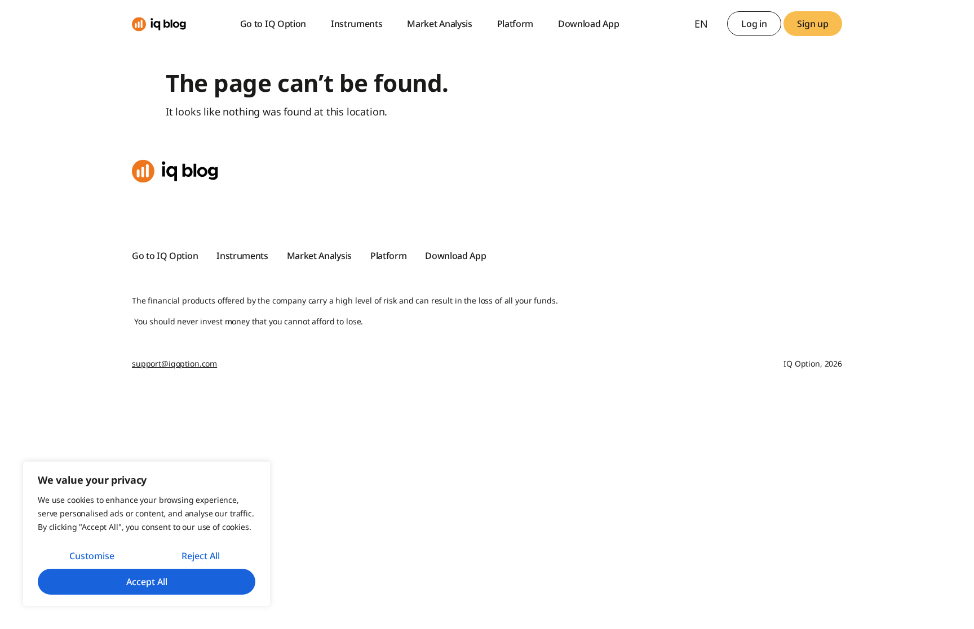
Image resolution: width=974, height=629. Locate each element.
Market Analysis (439, 23)
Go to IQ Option (273, 23)
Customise (91, 556)
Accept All (146, 582)
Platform (515, 23)
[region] (147, 533)
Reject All (200, 556)
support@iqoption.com (174, 363)
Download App (588, 23)
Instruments (356, 23)
